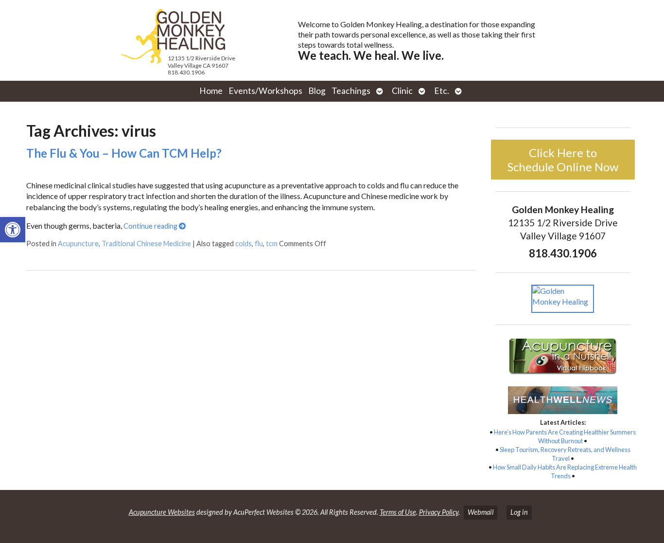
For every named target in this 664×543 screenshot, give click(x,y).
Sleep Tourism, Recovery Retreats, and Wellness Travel (565, 454)
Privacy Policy (438, 512)
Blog (317, 91)
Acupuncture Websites (162, 512)
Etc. (441, 91)
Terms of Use (398, 512)
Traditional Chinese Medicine (146, 243)
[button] (12, 229)
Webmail (480, 512)
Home (211, 91)
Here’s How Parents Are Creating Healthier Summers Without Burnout (565, 436)
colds (243, 243)
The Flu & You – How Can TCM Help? (124, 153)
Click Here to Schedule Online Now (562, 159)
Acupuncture (78, 243)
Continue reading (151, 226)
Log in (519, 512)
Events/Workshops (265, 91)
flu (259, 243)
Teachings (351, 91)
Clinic (402, 91)
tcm (272, 243)
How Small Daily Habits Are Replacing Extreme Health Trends (565, 471)
